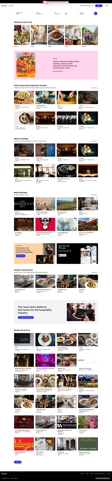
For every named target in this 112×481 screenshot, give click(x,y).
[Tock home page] (4, 5)
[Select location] (52, 13)
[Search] (95, 13)
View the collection (57, 71)
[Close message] (67, 3)
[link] (24, 100)
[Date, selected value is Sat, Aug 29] (62, 13)
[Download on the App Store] (67, 255)
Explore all (94, 87)
